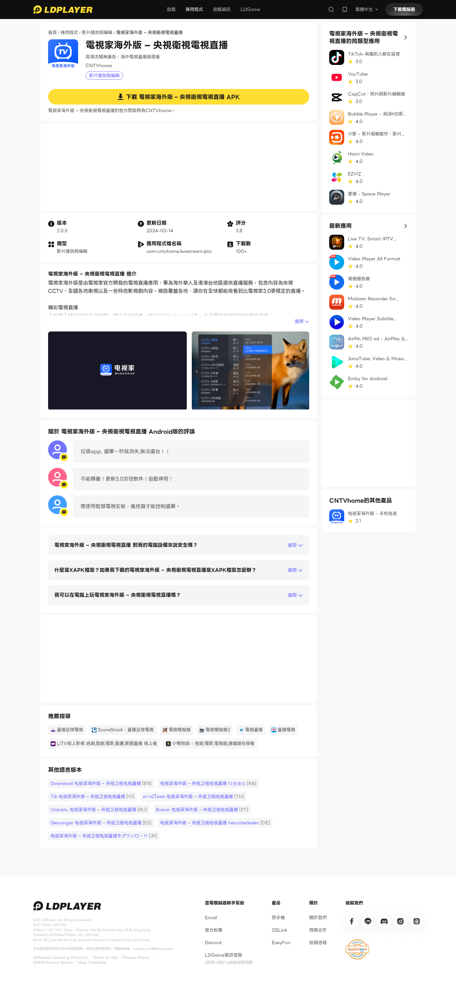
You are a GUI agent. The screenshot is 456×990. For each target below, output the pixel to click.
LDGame (250, 9)
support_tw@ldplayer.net (153, 948)
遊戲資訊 (221, 9)
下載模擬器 (404, 9)
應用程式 (194, 9)
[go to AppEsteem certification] (357, 949)
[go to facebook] (351, 921)
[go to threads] (416, 921)
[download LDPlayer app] (345, 9)
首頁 (52, 33)
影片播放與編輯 (97, 33)
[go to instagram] (400, 921)
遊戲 (171, 9)
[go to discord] (384, 921)
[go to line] (368, 921)
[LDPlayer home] (62, 9)
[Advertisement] (179, 167)
